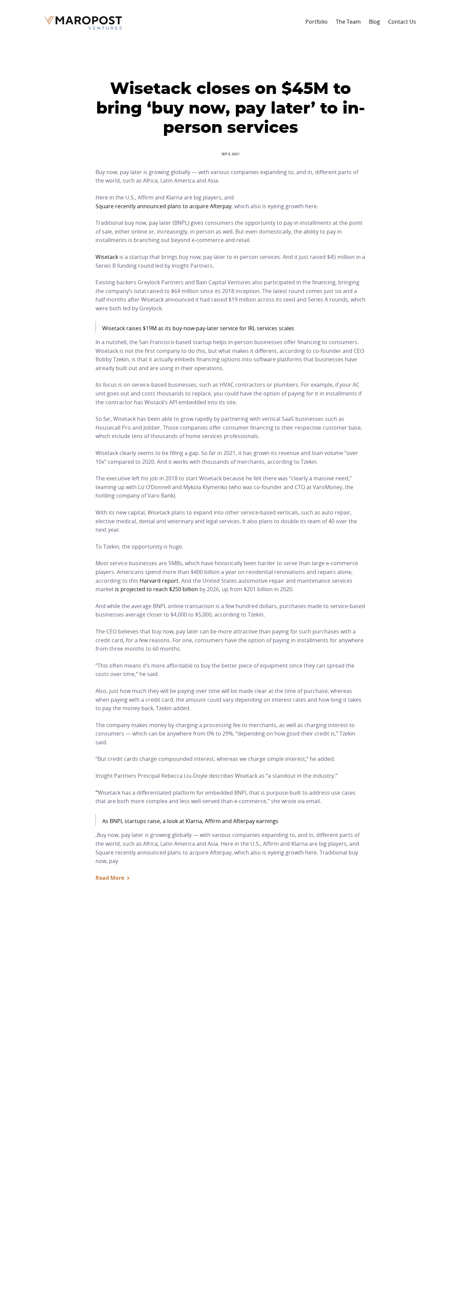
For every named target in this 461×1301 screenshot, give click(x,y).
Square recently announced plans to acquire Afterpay (164, 206)
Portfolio (316, 21)
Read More (110, 878)
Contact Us (402, 21)
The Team (348, 21)
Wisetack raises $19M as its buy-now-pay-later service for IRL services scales (198, 328)
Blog (374, 21)
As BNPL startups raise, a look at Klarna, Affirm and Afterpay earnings (190, 821)
